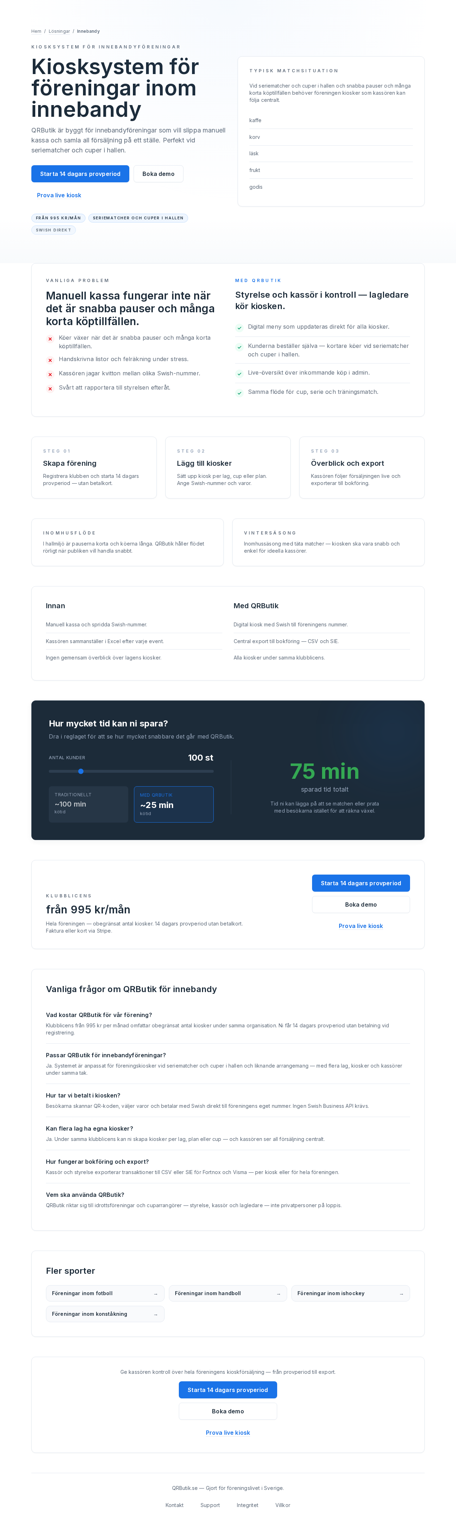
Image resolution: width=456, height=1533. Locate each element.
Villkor (282, 1505)
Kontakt (174, 1505)
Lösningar (59, 31)
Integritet (247, 1505)
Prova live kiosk (59, 195)
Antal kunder (67, 757)
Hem (36, 31)
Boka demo (158, 173)
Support (210, 1505)
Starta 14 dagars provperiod (80, 173)
